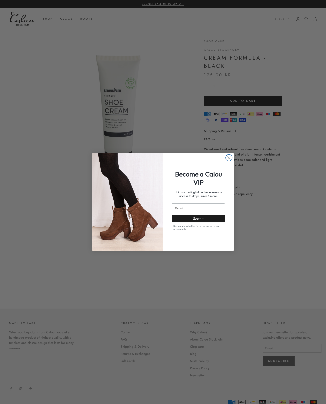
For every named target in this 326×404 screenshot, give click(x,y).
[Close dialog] (229, 157)
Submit (198, 218)
